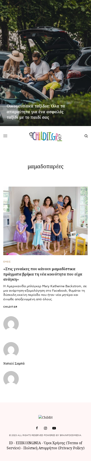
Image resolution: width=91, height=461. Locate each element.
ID (11, 442)
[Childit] (46, 136)
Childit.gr (10, 307)
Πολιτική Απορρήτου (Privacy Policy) (53, 448)
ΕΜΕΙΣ (7, 261)
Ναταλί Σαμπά (14, 363)
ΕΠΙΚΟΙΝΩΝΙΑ (29, 442)
